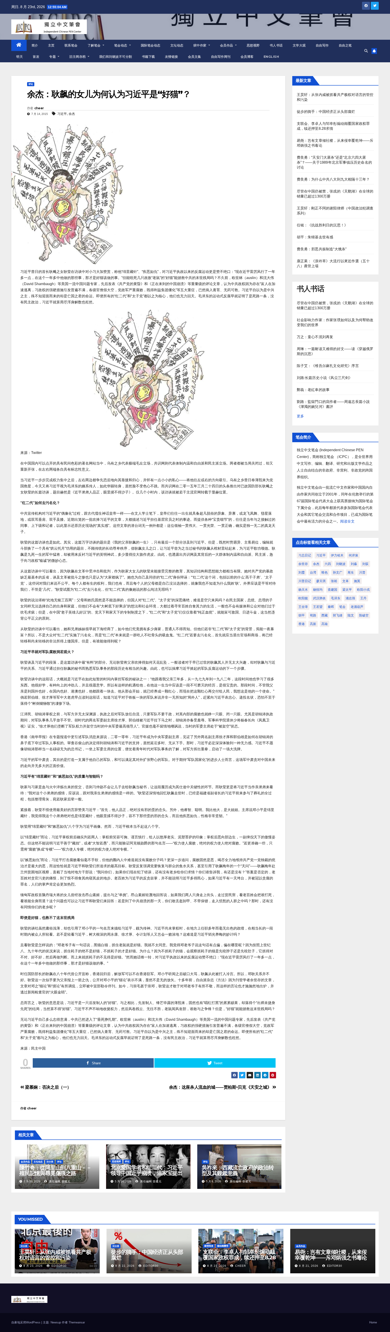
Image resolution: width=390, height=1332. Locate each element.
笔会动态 (121, 45)
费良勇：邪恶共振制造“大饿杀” (322, 249)
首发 (36, 57)
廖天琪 (321, 581)
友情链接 (171, 57)
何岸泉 (353, 555)
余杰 (72, 114)
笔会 (342, 607)
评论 (30, 84)
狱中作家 (200, 45)
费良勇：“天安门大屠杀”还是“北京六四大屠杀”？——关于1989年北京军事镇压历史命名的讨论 (334, 162)
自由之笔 (345, 45)
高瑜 (324, 624)
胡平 (301, 615)
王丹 (363, 598)
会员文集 (194, 57)
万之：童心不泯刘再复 (315, 337)
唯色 (324, 572)
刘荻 (365, 564)
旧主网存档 (78, 57)
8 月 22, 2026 (125, 1265)
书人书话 (276, 45)
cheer (39, 108)
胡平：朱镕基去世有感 (315, 237)
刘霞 (301, 572)
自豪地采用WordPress (26, 1322)
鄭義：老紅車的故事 (313, 390)
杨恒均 (318, 589)
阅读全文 (347, 521)
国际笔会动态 (150, 45)
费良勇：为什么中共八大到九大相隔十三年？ (333, 179)
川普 (362, 572)
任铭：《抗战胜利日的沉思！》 (322, 225)
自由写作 (322, 45)
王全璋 (303, 607)
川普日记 (304, 581)
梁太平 (347, 589)
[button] (366, 51)
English (271, 57)
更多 (300, 416)
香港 (301, 624)
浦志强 (350, 598)
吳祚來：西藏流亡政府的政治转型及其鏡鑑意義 (238, 1170)
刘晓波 (341, 564)
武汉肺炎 (319, 598)
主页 (51, 45)
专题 (53, 57)
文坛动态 (176, 45)
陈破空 (364, 615)
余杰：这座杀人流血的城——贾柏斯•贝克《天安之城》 (220, 1087)
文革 (345, 581)
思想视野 (253, 45)
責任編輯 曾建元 (59, 1181)
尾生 (351, 572)
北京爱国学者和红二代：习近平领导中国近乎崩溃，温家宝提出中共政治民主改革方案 (147, 1173)
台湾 (313, 572)
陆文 (351, 615)
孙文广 (337, 572)
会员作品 (227, 45)
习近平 (62, 114)
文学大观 (299, 45)
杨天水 (303, 589)
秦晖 (331, 607)
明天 (19, 57)
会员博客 (247, 57)
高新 (313, 624)
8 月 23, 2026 (33, 1265)
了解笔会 (95, 45)
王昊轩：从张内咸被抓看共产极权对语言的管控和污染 (55, 1255)
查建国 (332, 589)
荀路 (313, 615)
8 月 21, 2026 (216, 1265)
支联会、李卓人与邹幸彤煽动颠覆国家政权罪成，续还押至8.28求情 (239, 1257)
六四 (328, 564)
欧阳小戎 (363, 589)
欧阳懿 (303, 598)
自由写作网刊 (221, 57)
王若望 (318, 607)
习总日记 (304, 555)
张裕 (334, 581)
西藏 (324, 615)
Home (373, 1322)
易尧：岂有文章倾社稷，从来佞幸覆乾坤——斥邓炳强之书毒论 (331, 1255)
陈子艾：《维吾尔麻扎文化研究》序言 (328, 366)
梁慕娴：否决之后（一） (47, 1087)
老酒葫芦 (357, 607)
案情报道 (208, 1246)
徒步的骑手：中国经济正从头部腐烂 (326, 112)
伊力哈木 (337, 555)
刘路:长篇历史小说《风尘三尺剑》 (325, 378)
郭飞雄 (337, 615)
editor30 (59, 1265)
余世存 (303, 564)
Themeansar (77, 1322)
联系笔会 (71, 45)
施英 (357, 581)
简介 (35, 45)
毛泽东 (335, 598)
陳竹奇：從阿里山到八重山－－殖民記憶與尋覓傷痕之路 (55, 1170)
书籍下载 (148, 57)
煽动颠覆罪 (222, 1246)
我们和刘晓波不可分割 (115, 57)
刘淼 (354, 564)
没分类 (49, 1161)
